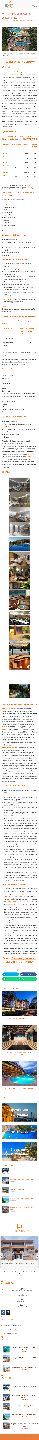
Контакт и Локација (11, 1436)
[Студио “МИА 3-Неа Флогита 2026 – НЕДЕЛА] (6, 1349)
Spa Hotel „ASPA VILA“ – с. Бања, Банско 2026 (19, 1088)
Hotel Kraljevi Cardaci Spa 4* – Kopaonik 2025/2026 (23, 1179)
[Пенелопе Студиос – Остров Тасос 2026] (6, 1368)
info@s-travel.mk (22, 1307)
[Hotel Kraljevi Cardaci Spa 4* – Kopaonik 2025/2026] (5, 1180)
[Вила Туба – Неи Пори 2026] (5, 1190)
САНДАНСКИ (21, 54)
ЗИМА (6, 54)
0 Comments (13, 1172)
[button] (29, 6)
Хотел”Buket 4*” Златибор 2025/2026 (19, 1018)
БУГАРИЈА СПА (6, 55)
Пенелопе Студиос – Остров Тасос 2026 (24, 1367)
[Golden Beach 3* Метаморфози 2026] (5, 1171)
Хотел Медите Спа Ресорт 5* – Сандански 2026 (24, 20)
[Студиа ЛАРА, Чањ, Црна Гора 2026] (6, 1358)
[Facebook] (3, 1312)
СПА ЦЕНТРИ (31, 54)
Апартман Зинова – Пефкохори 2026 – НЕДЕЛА (22, 1198)
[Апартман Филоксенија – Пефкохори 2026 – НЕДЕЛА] (5, 1209)
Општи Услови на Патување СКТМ (25, 1436)
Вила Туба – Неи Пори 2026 (17, 1189)
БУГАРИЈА (13, 54)
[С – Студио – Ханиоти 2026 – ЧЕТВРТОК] (19, 1248)
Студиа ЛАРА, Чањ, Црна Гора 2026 (24, 1358)
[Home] (2, 20)
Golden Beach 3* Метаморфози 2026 (19, 1170)
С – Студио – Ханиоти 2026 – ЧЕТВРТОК (15, 1264)
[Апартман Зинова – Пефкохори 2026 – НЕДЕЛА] (5, 1199)
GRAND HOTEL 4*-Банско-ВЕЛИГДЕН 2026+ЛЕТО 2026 (20, 1053)
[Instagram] (8, 1312)
